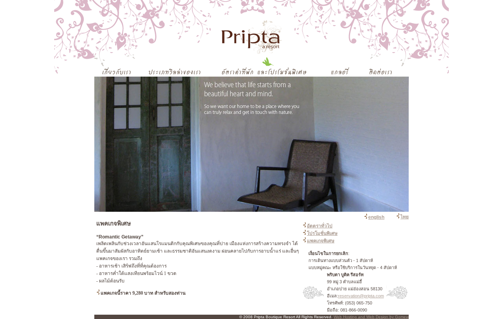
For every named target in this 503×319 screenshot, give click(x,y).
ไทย (404, 217)
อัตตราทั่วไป (319, 226)
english (376, 217)
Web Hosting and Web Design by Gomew (371, 317)
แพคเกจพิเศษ (320, 241)
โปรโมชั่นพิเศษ (322, 233)
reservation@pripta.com (361, 295)
